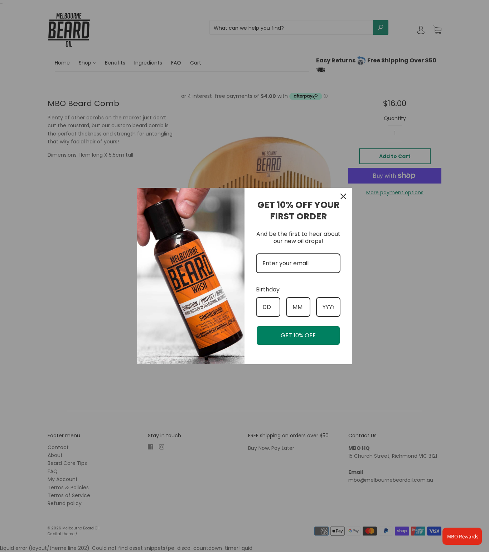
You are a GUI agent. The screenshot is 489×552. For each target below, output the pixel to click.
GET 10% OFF (298, 335)
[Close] (343, 196)
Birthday (268, 289)
